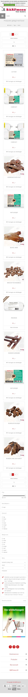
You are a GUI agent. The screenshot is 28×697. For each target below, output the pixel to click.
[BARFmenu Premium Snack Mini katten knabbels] (14, 271)
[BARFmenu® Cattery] (14, 61)
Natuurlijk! (14, 212)
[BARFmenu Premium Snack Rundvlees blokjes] (14, 412)
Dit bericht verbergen (9, 5)
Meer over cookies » (20, 5)
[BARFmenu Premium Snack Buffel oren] (14, 236)
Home (10, 25)
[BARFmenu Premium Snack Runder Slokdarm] (14, 342)
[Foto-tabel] (13, 46)
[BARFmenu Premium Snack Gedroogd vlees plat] (14, 166)
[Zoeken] (25, 16)
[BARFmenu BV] (14, 9)
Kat (3, 568)
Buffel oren (14, 247)
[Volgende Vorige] (17, 34)
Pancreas (14, 318)
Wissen (24, 600)
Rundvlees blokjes (14, 423)
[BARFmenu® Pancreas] (14, 307)
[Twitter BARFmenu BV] (14, 646)
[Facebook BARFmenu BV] (10, 646)
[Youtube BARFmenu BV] (17, 646)
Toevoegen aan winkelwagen (15, 81)
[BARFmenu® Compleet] (14, 96)
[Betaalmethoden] (5, 686)
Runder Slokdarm (14, 353)
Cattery (14, 72)
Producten (4, 570)
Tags (14, 25)
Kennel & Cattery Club (7, 562)
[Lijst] (15, 46)
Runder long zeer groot (14, 458)
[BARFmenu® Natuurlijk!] (14, 201)
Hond (3, 565)
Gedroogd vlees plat (14, 177)
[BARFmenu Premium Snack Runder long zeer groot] (14, 447)
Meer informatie (14, 327)
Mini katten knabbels (14, 283)
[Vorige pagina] (11, 34)
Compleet (14, 107)
